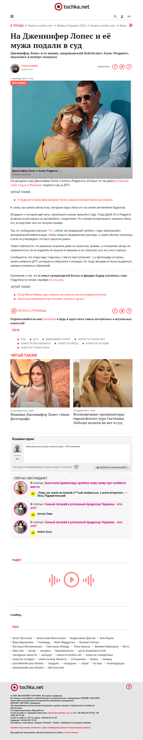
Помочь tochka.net (40, 25)
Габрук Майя (29, 65)
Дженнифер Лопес (58, 339)
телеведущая (115, 663)
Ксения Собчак (89, 642)
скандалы (70, 663)
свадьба (53, 663)
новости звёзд (68, 343)
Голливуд (44, 642)
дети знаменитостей (92, 650)
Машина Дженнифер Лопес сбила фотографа (39, 416)
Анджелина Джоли (82, 638)
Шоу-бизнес (19, 83)
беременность (64, 650)
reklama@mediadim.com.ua (60, 713)
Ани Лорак (107, 638)
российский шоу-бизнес (28, 663)
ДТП (35, 339)
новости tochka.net (91, 339)
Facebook (49, 319)
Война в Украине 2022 (71, 25)
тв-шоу (97, 663)
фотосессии (56, 667)
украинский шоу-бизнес (28, 667)
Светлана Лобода (57, 646)
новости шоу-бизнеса (35, 343)
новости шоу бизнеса (53, 659)
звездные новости (25, 655)
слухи (84, 663)
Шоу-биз (18, 650)
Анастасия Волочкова (51, 638)
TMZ (50, 230)
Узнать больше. (71, 732)
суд (23, 339)
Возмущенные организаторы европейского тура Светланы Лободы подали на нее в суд (98, 418)
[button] (122, 16)
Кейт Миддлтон (64, 642)
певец (94, 659)
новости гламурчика (35, 347)
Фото (126, 646)
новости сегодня (97, 343)
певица (107, 659)
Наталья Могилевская (27, 646)
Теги (15, 627)
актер (32, 650)
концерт (46, 655)
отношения (78, 659)
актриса (45, 650)
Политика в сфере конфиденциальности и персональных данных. (61, 728)
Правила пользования (20, 728)
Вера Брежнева (23, 642)
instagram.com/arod (21, 174)
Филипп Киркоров (106, 646)
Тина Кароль (82, 646)
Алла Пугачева (22, 638)
